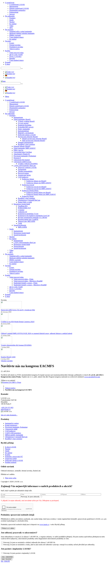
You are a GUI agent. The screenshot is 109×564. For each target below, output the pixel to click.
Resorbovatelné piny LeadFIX (28, 219)
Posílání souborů (10, 462)
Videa (11, 26)
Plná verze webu (10, 478)
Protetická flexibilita (24, 125)
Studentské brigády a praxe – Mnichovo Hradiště (30, 285)
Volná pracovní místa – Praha (23, 279)
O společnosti (9, 3)
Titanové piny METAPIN (26, 221)
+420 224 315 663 (7, 407)
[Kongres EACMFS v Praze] (11, 382)
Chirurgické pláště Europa (22, 162)
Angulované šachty (24, 175)
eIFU (11, 28)
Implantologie (18, 117)
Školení (11, 22)
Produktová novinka (16, 47)
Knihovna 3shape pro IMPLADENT (38, 183)
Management (13, 6)
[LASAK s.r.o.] (3, 81)
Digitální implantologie (25, 142)
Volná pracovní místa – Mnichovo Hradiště (28, 281)
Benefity (12, 58)
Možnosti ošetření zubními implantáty (22, 33)
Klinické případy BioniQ (22, 146)
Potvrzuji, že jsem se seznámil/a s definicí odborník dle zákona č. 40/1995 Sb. (29, 542)
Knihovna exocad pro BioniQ (36, 187)
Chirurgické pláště (11, 429)
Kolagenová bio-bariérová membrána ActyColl (33, 216)
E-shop (7, 64)
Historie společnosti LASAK (19, 8)
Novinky (8, 41)
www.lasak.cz (44, 524)
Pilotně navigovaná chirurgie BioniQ (34, 139)
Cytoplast (21, 210)
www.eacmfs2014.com (92, 377)
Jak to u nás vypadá (16, 54)
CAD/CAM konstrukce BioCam (25, 165)
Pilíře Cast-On (18, 150)
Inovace (12, 14)
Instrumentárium (23, 131)
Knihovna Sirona (28, 196)
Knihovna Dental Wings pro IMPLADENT (41, 194)
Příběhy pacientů (15, 35)
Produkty (12, 18)
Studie (11, 20)
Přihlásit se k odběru (8, 528)
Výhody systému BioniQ (26, 121)
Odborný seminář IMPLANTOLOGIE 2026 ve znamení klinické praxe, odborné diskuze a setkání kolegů (36, 333)
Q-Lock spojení (23, 123)
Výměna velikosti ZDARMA (28, 164)
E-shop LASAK (10, 447)
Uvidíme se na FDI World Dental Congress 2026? (17, 322)
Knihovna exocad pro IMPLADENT (38, 189)
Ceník (20, 223)
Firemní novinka (14, 45)
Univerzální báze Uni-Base (23, 152)
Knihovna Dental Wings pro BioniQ (38, 192)
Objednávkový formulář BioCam (29, 200)
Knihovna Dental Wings (30, 190)
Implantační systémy (12, 423)
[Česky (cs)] (9, 72)
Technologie (22, 169)
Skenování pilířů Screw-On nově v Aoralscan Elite (18, 310)
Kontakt (8, 62)
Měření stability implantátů (14, 435)
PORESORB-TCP (24, 208)
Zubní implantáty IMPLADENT (25, 148)
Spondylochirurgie (20, 225)
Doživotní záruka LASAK (27, 135)
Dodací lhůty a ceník (25, 202)
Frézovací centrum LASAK (27, 167)
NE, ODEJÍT (5, 561)
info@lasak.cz (5, 409)
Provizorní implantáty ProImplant (25, 156)
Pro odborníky (10, 16)
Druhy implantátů (24, 129)
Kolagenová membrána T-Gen (28, 214)
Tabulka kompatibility (25, 171)
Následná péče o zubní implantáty (20, 31)
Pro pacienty (9, 29)
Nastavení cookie (11, 458)
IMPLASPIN (22, 227)
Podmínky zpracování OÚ (14, 457)
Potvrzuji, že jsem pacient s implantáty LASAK (19, 553)
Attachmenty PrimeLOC (22, 154)
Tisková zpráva (14, 49)
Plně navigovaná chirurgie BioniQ (33, 140)
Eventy (11, 43)
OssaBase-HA (23, 206)
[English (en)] (10, 74)
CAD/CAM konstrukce (13, 433)
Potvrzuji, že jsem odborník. (30, 497)
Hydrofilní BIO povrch (25, 127)
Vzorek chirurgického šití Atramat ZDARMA (16, 345)
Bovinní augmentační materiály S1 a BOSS (32, 217)
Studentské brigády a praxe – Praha (25, 283)
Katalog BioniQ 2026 (8, 357)
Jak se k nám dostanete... (9, 415)
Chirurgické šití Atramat (22, 160)
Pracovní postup (23, 173)
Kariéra (7, 51)
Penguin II (17, 158)
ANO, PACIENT (6, 559)
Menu (7, 96)
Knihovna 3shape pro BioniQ (36, 181)
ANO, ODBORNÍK (7, 557)
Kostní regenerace (11, 425)
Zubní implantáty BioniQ (22, 119)
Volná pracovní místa (16, 53)
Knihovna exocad (28, 185)
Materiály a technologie (26, 133)
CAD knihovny (23, 177)
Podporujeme (13, 12)
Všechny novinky (7, 361)
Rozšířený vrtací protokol (26, 144)
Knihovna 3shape (28, 179)
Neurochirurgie (19, 246)
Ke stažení (12, 24)
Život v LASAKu (15, 56)
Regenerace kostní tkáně (22, 204)
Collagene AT (22, 212)
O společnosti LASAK (17, 4)
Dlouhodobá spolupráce (17, 10)
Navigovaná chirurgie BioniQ (28, 137)
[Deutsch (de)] (6, 76)
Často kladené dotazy (16, 37)
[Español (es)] (10, 77)
